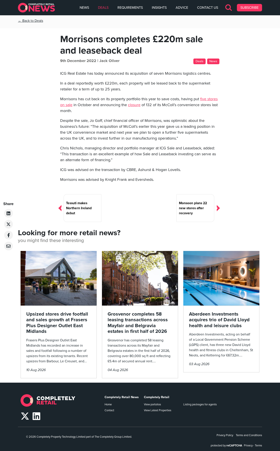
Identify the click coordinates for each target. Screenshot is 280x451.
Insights (159, 7)
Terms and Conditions (249, 435)
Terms (258, 445)
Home (108, 404)
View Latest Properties (157, 410)
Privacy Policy (225, 435)
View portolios (152, 404)
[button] (229, 7)
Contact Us (207, 7)
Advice (182, 7)
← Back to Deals (30, 21)
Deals (103, 7)
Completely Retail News (122, 397)
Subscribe (249, 7)
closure (134, 104)
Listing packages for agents (200, 404)
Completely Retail (156, 397)
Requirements (130, 7)
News (84, 7)
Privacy (248, 445)
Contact (109, 410)
